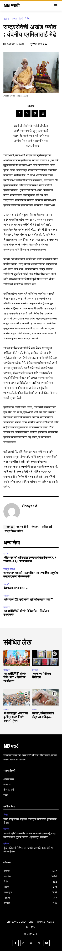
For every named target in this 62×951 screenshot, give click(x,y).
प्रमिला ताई (47, 526)
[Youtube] (47, 943)
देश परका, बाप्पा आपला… (15, 588)
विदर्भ (20, 19)
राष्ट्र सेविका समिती (14, 531)
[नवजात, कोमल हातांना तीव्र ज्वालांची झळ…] (45, 697)
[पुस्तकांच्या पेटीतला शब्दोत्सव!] (45, 658)
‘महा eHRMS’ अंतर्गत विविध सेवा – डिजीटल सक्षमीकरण (14, 677)
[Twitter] (27, 113)
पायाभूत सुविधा (9, 569)
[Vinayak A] (11, 511)
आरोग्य (6, 553)
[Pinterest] (35, 113)
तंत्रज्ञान (6, 607)
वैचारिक (6, 595)
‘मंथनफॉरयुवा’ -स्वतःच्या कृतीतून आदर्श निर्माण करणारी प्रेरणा (15, 717)
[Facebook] (19, 113)
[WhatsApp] (42, 113)
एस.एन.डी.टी (22, 526)
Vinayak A (40, 44)
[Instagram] (23, 943)
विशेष (27, 19)
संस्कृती (6, 584)
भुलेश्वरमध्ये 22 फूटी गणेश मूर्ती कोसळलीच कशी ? (28, 599)
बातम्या (6, 19)
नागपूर (14, 19)
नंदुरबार (35, 526)
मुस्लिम (6, 843)
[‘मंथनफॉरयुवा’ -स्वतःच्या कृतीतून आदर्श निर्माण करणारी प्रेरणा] (16, 697)
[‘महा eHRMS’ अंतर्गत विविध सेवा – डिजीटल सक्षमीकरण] (16, 658)
